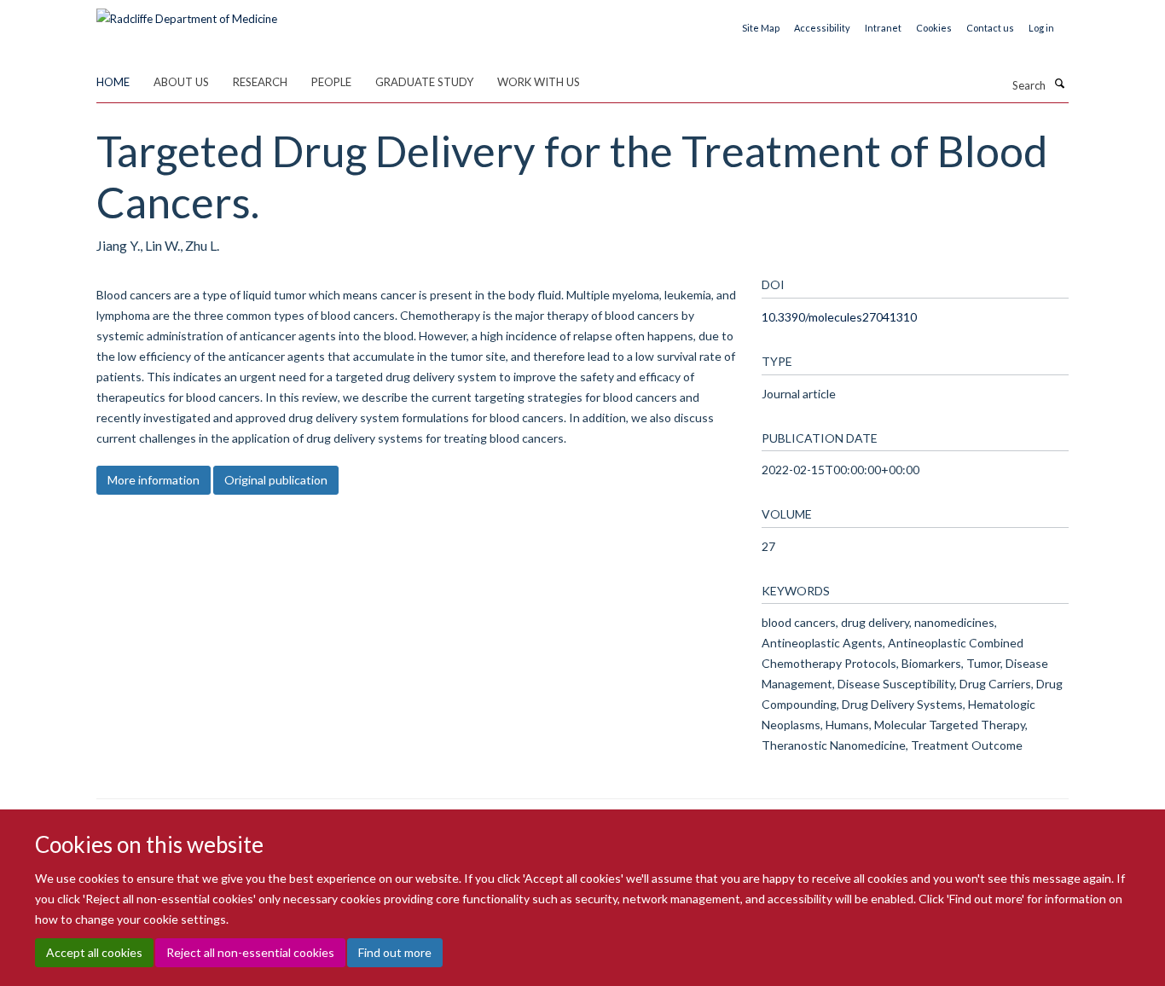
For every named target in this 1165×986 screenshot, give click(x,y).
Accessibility (822, 27)
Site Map (761, 27)
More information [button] (153, 480)
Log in (1041, 27)
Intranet (883, 27)
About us (181, 82)
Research (260, 82)
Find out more (395, 952)
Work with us (538, 82)
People (331, 82)
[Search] (1059, 83)
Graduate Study (424, 82)
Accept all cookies (94, 952)
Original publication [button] (275, 480)
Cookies (934, 27)
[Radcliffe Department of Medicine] (186, 13)
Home (113, 82)
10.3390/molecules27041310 (839, 317)
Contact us (990, 27)
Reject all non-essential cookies (250, 952)
